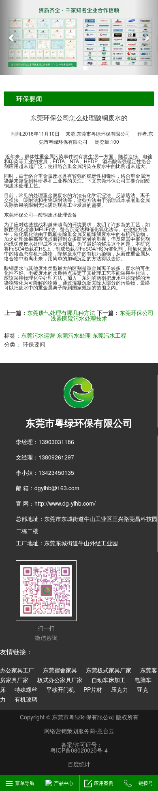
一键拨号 (143, 782)
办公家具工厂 (17, 670)
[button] (12, 37)
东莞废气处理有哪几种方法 (61, 312)
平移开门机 (60, 689)
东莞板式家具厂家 (108, 670)
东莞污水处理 (74, 335)
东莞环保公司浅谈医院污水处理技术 (102, 315)
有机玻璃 (26, 699)
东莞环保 (106, 180)
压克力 (119, 689)
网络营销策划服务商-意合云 (79, 731)
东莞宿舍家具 (60, 670)
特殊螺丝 (26, 689)
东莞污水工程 (109, 335)
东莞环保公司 (18, 214)
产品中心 (63, 782)
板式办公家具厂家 (60, 680)
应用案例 (103, 782)
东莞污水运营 (38, 335)
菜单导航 (24, 782)
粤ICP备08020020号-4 (79, 750)
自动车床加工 (109, 680)
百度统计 (79, 764)
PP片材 (92, 689)
